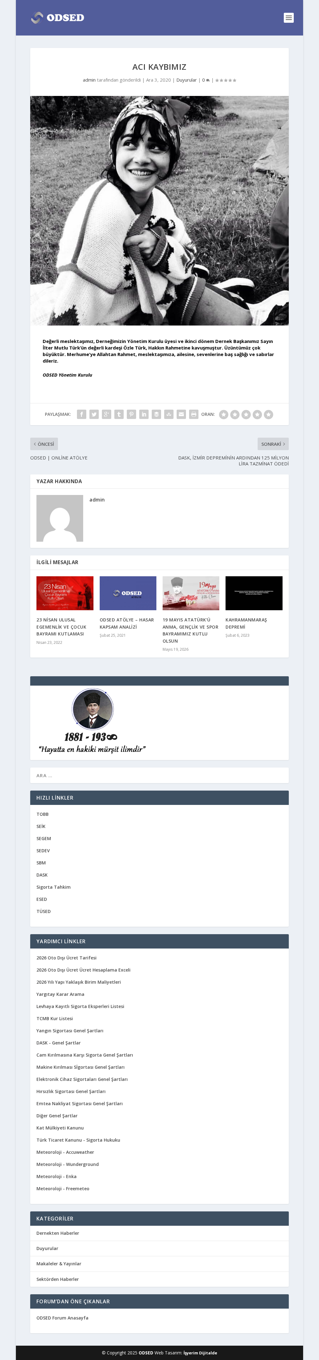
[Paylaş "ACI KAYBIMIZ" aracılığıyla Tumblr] (119, 414)
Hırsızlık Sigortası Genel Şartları (71, 1091)
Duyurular (186, 80)
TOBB (42, 814)
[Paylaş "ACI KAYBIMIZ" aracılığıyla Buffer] (156, 414)
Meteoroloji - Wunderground (67, 1164)
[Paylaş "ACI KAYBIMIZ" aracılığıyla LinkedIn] (144, 414)
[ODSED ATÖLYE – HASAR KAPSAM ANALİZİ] (128, 593)
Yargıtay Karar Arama (60, 994)
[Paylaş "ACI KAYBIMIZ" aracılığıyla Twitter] (94, 414)
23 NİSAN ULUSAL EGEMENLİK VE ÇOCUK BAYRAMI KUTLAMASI (61, 627)
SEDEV (43, 851)
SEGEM (43, 838)
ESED (41, 899)
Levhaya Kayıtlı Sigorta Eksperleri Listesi (80, 1006)
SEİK (40, 826)
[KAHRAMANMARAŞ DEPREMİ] (254, 593)
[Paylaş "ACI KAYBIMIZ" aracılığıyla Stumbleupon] (169, 414)
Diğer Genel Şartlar (57, 1116)
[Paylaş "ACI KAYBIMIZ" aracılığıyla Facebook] (81, 414)
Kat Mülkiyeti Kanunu (60, 1128)
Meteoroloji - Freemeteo (62, 1188)
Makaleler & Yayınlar (58, 1264)
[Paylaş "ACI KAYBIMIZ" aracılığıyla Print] (194, 414)
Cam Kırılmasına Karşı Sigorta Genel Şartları (84, 1055)
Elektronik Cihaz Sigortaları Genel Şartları (82, 1079)
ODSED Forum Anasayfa (62, 1318)
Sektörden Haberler (57, 1279)
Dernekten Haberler (57, 1233)
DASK (42, 875)
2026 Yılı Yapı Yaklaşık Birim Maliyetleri (78, 982)
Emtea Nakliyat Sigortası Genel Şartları (79, 1103)
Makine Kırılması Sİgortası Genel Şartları (80, 1067)
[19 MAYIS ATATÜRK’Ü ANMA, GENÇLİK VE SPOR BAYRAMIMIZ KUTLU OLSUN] (191, 593)
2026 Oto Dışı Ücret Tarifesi (66, 958)
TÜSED (43, 911)
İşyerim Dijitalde (200, 1353)
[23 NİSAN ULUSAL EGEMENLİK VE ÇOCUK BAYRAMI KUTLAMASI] (64, 593)
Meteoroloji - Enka (56, 1176)
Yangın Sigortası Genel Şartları (69, 1031)
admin (89, 80)
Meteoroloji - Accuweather (65, 1152)
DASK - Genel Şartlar (58, 1043)
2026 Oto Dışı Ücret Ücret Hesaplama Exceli (83, 970)
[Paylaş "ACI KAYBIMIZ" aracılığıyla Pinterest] (131, 414)
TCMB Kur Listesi (54, 1018)
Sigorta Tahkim (53, 887)
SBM (41, 863)
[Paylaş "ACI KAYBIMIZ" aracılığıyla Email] (181, 414)
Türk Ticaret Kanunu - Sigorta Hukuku (78, 1140)
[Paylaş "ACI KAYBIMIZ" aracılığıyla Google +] (106, 414)
